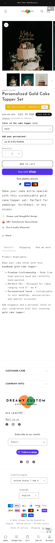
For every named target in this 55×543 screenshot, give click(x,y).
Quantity (7, 148)
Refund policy (24, 524)
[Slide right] (52, 80)
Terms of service (19, 528)
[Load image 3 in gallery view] (41, 80)
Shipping (6, 118)
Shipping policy (39, 528)
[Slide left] (3, 80)
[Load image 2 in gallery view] (27, 80)
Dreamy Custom (26, 520)
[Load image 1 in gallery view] (13, 80)
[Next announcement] (50, 3)
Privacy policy (41, 524)
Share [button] (8, 235)
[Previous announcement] (5, 3)
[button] (6, 11)
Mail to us (12, 419)
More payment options (27, 179)
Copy (44, 107)
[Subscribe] (44, 442)
